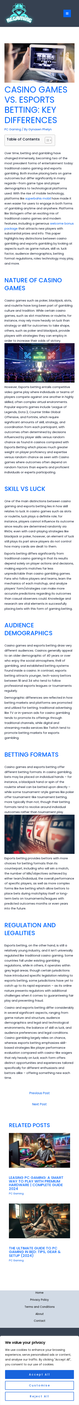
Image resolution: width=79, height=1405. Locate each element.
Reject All (39, 1396)
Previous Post (39, 1093)
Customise (39, 1385)
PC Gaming (12, 129)
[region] (39, 1370)
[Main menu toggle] (67, 13)
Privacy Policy (39, 1300)
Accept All (39, 1374)
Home (39, 1293)
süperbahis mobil (38, 198)
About (39, 1314)
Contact (39, 1321)
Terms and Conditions (40, 1307)
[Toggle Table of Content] (46, 140)
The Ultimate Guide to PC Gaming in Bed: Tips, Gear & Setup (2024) (35, 1252)
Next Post (39, 1104)
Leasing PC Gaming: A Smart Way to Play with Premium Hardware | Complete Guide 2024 (36, 1183)
